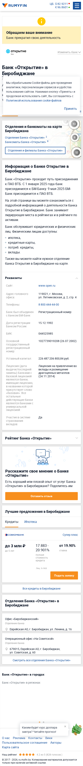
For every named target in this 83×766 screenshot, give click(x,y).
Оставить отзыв (41, 496)
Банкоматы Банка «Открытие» (26, 142)
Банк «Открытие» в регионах (21, 682)
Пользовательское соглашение (24, 742)
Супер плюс (70, 535)
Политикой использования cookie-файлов (33, 100)
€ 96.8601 (61, 7)
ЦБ (52, 4)
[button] (41, 278)
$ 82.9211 (61, 4)
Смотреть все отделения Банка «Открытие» (42, 660)
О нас (6, 738)
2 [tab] (44, 722)
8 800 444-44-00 (48, 304)
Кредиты (11, 521)
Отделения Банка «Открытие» (26, 137)
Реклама (19, 738)
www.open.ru (46, 285)
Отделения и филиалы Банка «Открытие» (35, 150)
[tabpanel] (39, 679)
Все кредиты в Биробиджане (41, 588)
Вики (48, 738)
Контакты (35, 738)
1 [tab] (39, 722)
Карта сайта (10, 747)
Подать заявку (64, 575)
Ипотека (30, 521)
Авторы (55, 742)
